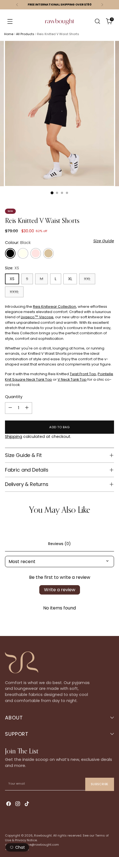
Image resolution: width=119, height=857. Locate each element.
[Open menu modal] (9, 21)
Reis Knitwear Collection (54, 306)
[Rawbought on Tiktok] (27, 804)
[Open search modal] (97, 21)
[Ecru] (23, 253)
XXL (87, 279)
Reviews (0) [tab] (59, 543)
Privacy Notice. (26, 840)
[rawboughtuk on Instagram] (18, 804)
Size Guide (103, 241)
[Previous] (17, 4)
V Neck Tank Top (72, 379)
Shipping (13, 436)
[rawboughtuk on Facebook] (9, 804)
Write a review (59, 590)
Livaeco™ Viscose (37, 317)
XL (70, 279)
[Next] (102, 4)
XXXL (14, 292)
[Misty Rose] (35, 253)
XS (12, 279)
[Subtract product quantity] (10, 408)
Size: (12, 268)
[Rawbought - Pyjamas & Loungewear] (59, 25)
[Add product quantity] (27, 408)
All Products (25, 34)
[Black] (10, 253)
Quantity (13, 396)
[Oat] (48, 253)
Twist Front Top (83, 374)
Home (8, 34)
